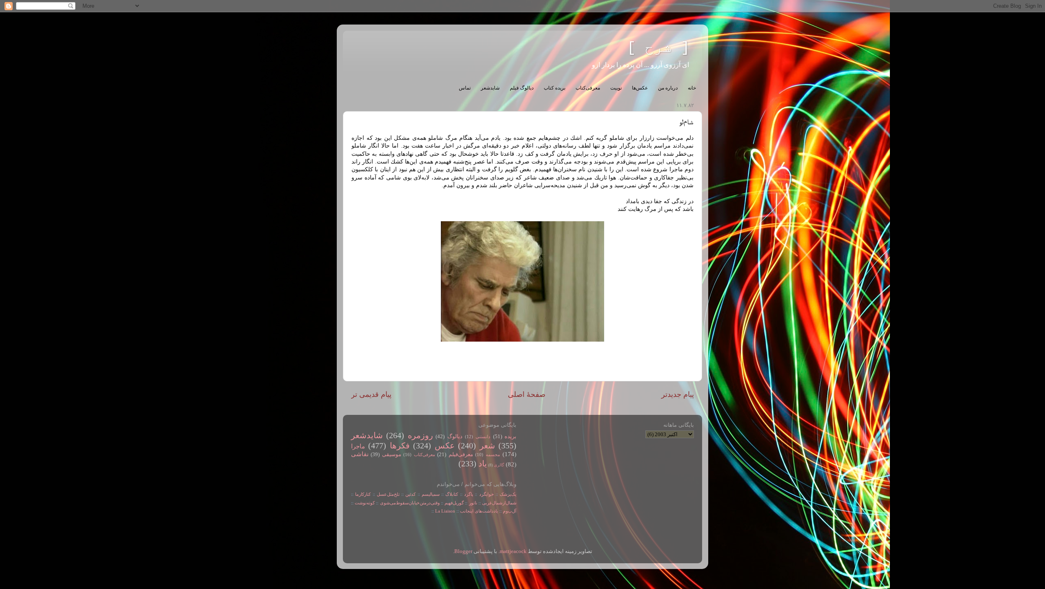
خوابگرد (485, 494)
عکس (445, 445)
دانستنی (483, 436)
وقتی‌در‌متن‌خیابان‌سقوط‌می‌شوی (410, 502)
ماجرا (358, 446)
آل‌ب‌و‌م (509, 510)
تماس (465, 88)
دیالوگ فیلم (522, 88)
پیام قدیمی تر (371, 394)
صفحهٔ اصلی (526, 394)
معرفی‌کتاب (588, 88)
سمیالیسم (431, 494)
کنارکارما (363, 494)
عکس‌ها (640, 88)
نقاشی (360, 454)
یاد (482, 463)
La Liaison (445, 510)
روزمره (420, 435)
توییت (616, 88)
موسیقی (391, 454)
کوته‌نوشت (365, 502)
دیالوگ (454, 436)
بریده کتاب (554, 88)
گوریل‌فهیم (454, 502)
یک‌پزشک (508, 494)
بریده (510, 436)
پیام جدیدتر (677, 394)
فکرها (400, 445)
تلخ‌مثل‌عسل (388, 494)
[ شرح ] (658, 48)
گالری (499, 465)
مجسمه (493, 454)
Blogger (463, 551)
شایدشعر (490, 88)
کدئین (410, 494)
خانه (692, 88)
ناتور (473, 502)
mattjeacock (513, 551)
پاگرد (467, 494)
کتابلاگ (451, 494)
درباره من (668, 88)
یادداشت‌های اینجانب (479, 510)
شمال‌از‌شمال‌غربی (499, 502)
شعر (487, 445)
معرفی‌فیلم (461, 454)
